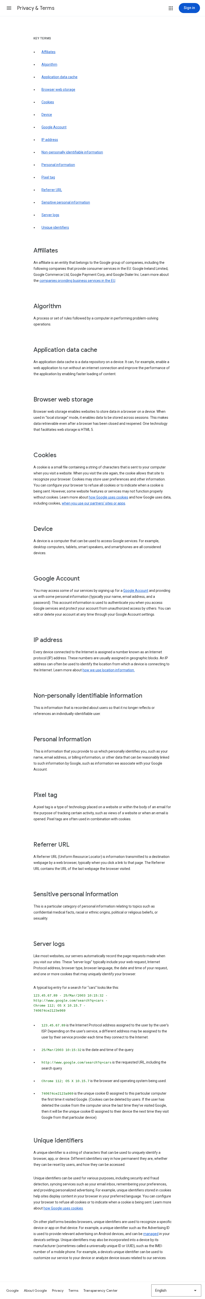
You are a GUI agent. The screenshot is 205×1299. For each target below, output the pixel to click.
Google (12, 1290)
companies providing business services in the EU (77, 281)
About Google (35, 1290)
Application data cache (60, 77)
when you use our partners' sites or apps (93, 503)
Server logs (50, 215)
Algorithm (49, 64)
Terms (73, 1290)
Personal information (58, 165)
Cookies (48, 102)
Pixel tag (48, 177)
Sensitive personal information (66, 202)
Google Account (54, 127)
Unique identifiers (55, 227)
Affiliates (49, 52)
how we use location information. (108, 670)
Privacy (58, 1290)
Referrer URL (52, 190)
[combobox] (176, 1290)
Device (47, 115)
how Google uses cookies (108, 497)
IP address (50, 140)
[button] (9, 8)
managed (150, 1234)
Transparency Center (101, 1290)
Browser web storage (58, 90)
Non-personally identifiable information (72, 152)
